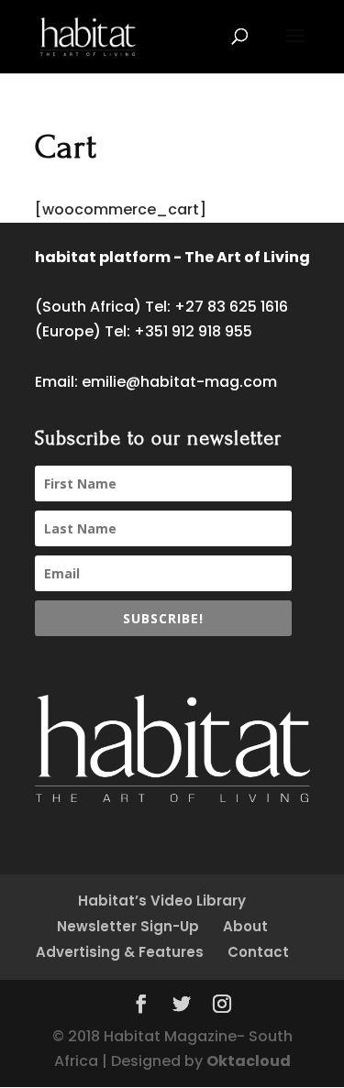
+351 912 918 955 (193, 331)
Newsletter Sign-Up (128, 926)
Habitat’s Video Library (162, 900)
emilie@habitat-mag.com (179, 381)
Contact (258, 952)
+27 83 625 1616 (231, 306)
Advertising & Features (120, 952)
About (245, 926)
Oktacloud (248, 1061)
